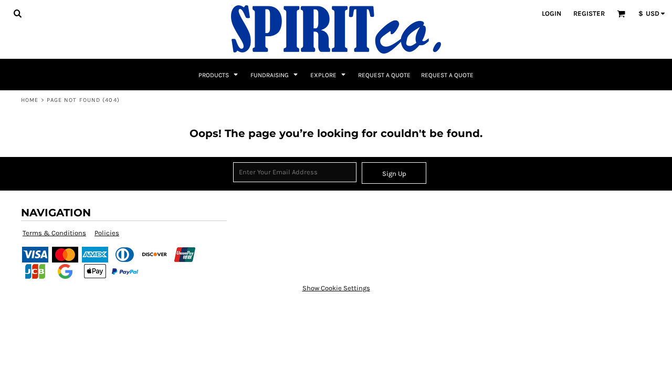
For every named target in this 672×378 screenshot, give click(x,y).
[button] (17, 13)
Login (551, 13)
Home (29, 100)
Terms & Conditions (54, 233)
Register (589, 13)
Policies (106, 233)
